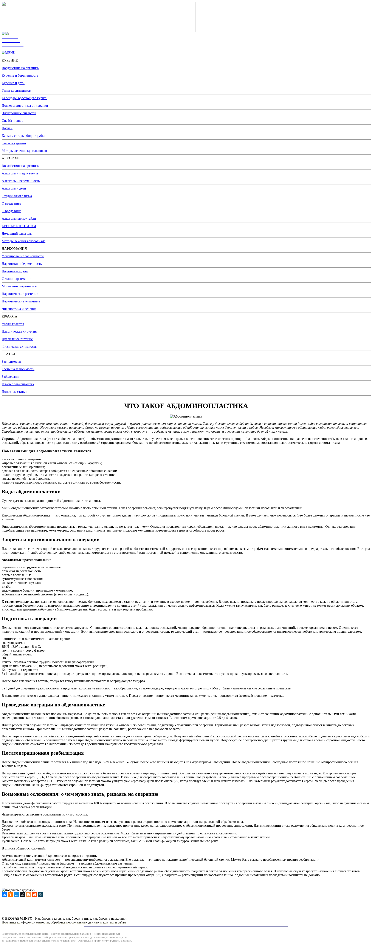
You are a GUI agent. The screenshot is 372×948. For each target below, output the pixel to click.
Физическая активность (19, 346)
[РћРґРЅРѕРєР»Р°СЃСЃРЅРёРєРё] (10, 894)
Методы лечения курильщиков (24, 151)
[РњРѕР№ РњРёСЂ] (16, 894)
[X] (22, 894)
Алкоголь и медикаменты (20, 173)
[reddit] (34, 894)
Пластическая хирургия (19, 331)
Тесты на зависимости (18, 369)
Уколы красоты (13, 324)
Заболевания (11, 376)
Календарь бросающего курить (24, 98)
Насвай (7, 128)
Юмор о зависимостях (18, 384)
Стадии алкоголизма (17, 196)
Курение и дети (13, 83)
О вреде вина (11, 211)
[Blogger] (28, 894)
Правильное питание (17, 339)
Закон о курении (14, 143)
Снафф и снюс (12, 120)
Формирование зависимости (23, 256)
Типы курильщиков (16, 90)
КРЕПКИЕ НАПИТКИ (19, 226)
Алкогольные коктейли (19, 218)
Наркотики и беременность (22, 263)
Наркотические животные (21, 301)
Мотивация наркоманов (19, 286)
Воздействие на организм (20, 68)
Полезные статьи (14, 391)
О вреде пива (11, 203)
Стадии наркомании (16, 279)
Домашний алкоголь (17, 233)
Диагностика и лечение (19, 309)
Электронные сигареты (19, 113)
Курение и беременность (20, 75)
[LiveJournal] (40, 894)
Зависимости (11, 361)
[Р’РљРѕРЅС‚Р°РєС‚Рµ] (4, 894)
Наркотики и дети (15, 271)
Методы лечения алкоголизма (23, 241)
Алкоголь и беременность (21, 181)
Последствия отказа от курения (25, 105)
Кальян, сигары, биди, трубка (23, 135)
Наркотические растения (20, 294)
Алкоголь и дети (14, 188)
